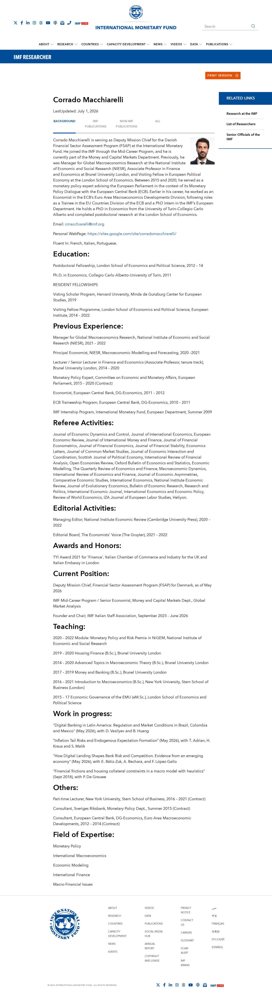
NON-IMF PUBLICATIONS (126, 124)
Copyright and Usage (152, 958)
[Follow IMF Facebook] (22, 23)
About (44, 44)
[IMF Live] (81, 23)
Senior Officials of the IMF (243, 137)
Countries (90, 44)
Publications (217, 44)
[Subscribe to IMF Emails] (62, 23)
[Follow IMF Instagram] (34, 23)
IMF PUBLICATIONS (95, 124)
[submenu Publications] (230, 44)
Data (194, 44)
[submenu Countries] (101, 44)
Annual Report (150, 946)
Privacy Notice (186, 910)
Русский (218, 939)
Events (113, 952)
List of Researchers (241, 124)
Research (65, 44)
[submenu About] (51, 44)
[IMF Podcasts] (198, 985)
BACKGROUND (64, 121)
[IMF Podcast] (55, 23)
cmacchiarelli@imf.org (84, 224)
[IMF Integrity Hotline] (69, 23)
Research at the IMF (242, 114)
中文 (214, 916)
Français (218, 924)
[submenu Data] (200, 44)
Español (217, 947)
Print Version (219, 75)
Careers (186, 932)
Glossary (187, 940)
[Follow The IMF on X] (15, 23)
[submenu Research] (75, 44)
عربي (214, 908)
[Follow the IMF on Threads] (41, 23)
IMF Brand (185, 963)
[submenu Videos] (184, 44)
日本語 (216, 931)
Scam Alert (184, 950)
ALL (157, 121)
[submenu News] (165, 44)
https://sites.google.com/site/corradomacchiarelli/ (132, 234)
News (158, 44)
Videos (176, 44)
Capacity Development (126, 44)
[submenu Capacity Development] (148, 44)
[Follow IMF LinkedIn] (28, 23)
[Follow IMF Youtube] (48, 23)
